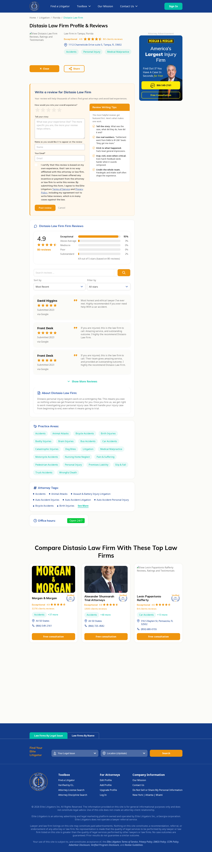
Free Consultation (161, 95)
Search (166, 753)
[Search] (124, 272)
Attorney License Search (71, 790)
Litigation (44, 17)
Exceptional (41, 604)
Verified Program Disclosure (105, 845)
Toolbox (82, 6)
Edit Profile (106, 780)
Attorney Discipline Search (72, 794)
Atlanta (149, 794)
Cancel (61, 207)
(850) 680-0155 (149, 629)
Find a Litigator (60, 6)
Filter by (91, 280)
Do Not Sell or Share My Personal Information (157, 790)
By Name (83, 735)
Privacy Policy (145, 841)
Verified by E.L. (66, 785)
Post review (45, 207)
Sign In (173, 6)
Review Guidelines (134, 845)
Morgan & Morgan (44, 598)
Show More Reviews (84, 381)
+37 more (53, 614)
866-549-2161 (164, 85)
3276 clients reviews (43, 608)
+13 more (162, 614)
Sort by (37, 280)
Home (33, 17)
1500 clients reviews (95, 608)
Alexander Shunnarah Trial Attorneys (99, 598)
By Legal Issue (48, 735)
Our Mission (105, 6)
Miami (159, 794)
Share (76, 68)
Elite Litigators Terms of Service (122, 841)
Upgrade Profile (108, 790)
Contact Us (127, 6)
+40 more (105, 614)
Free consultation (53, 636)
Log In (103, 794)
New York (138, 794)
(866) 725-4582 (96, 625)
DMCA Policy (159, 841)
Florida (56, 17)
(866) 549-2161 (44, 625)
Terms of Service (61, 189)
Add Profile (106, 785)
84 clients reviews (146, 608)
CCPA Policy (172, 841)
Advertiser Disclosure (79, 845)
